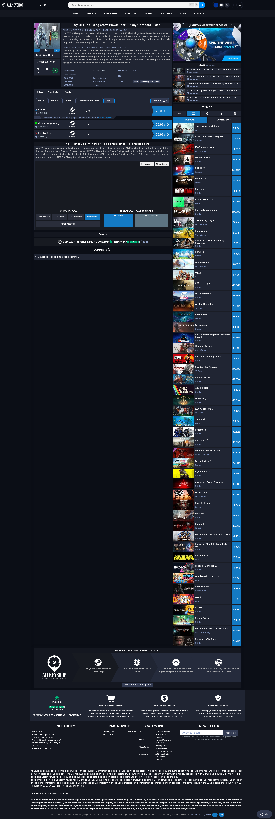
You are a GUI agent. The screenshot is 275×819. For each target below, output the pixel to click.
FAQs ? (35, 745)
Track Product (68, 224)
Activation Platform (88, 100)
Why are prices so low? (42, 737)
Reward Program (163, 740)
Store (41, 100)
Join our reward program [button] (137, 684)
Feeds (68, 92)
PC (140, 731)
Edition (68, 100)
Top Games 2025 (163, 751)
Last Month (92, 216)
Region (54, 100)
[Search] (202, 5)
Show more (211, 65)
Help (265, 814)
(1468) (144, 241)
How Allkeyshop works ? (43, 734)
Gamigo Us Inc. (99, 78)
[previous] (37, 50)
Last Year (60, 216)
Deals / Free (161, 745)
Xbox (141, 739)
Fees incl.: (157, 100)
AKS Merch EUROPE (160, 758)
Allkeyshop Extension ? (42, 748)
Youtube (132, 731)
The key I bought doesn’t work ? (46, 740)
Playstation (144, 747)
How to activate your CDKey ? (46, 742)
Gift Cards (160, 742)
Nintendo (143, 754)
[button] (239, 5)
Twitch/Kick (108, 731)
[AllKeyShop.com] (12, 5)
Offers (40, 92)
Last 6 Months (76, 216)
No (221, 815)
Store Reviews (161, 748)
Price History (54, 92)
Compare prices (105, 117)
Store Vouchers (162, 731)
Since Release (44, 216)
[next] (57, 50)
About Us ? (37, 731)
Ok (215, 815)
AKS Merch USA (162, 754)
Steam (96, 85)
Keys (108, 100)
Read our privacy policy (200, 814)
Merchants (108, 734)
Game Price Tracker (160, 736)
